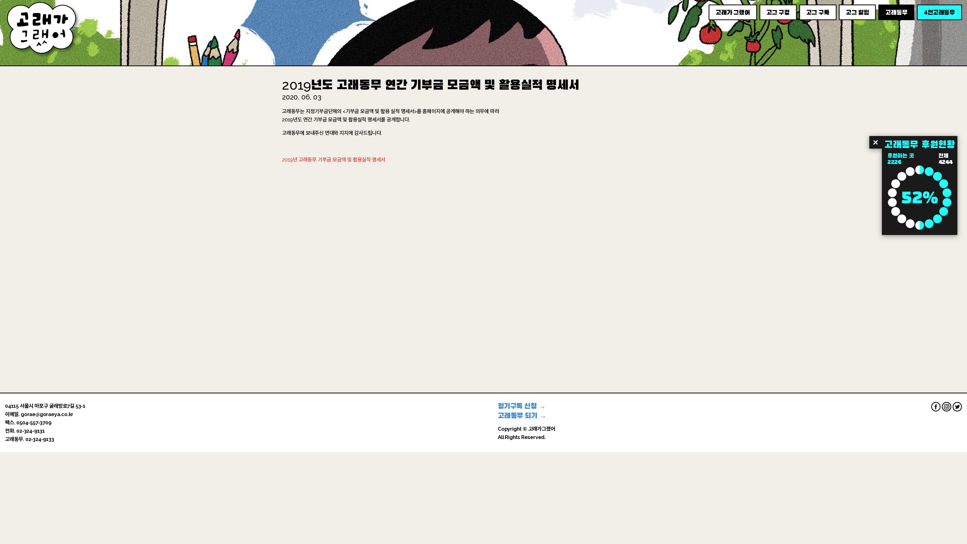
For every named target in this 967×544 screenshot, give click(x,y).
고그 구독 (818, 12)
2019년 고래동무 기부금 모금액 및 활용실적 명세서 (333, 160)
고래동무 (896, 12)
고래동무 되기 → (522, 416)
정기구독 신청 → (522, 406)
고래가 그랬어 (733, 12)
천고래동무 (939, 12)
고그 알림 (857, 12)
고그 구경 (778, 12)
